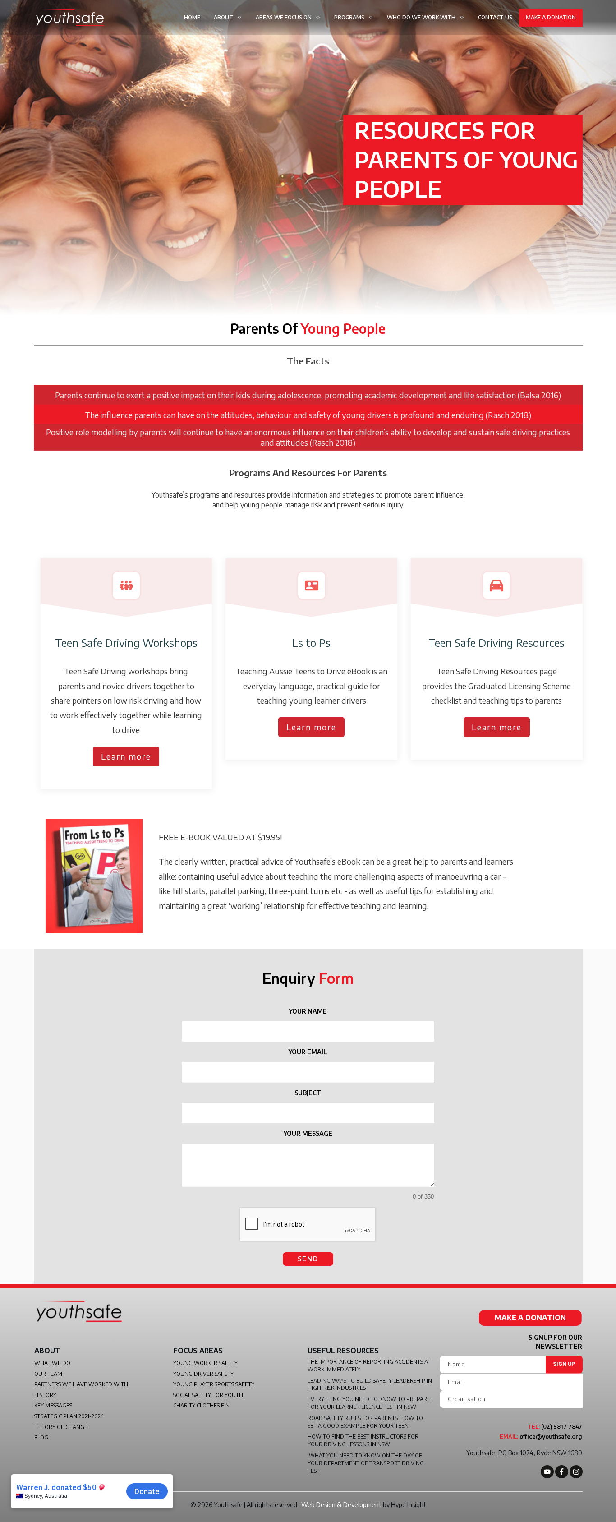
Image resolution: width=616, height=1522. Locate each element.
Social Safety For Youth (208, 1395)
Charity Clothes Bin (201, 1405)
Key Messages (53, 1405)
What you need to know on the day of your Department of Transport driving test (366, 1463)
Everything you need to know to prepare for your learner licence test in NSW (369, 1403)
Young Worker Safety (205, 1363)
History (45, 1395)
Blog (41, 1437)
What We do (52, 1363)
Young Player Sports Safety (213, 1384)
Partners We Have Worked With (81, 1384)
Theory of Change (60, 1427)
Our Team (48, 1373)
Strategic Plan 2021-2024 (69, 1416)
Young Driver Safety (203, 1373)
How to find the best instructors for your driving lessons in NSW (363, 1440)
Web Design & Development (341, 1504)
